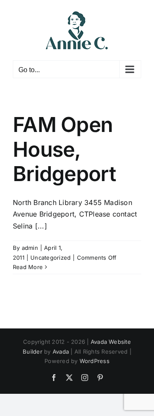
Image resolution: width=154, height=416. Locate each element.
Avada (61, 351)
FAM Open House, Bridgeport (64, 149)
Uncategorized (50, 257)
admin (30, 247)
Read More (28, 267)
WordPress (95, 360)
